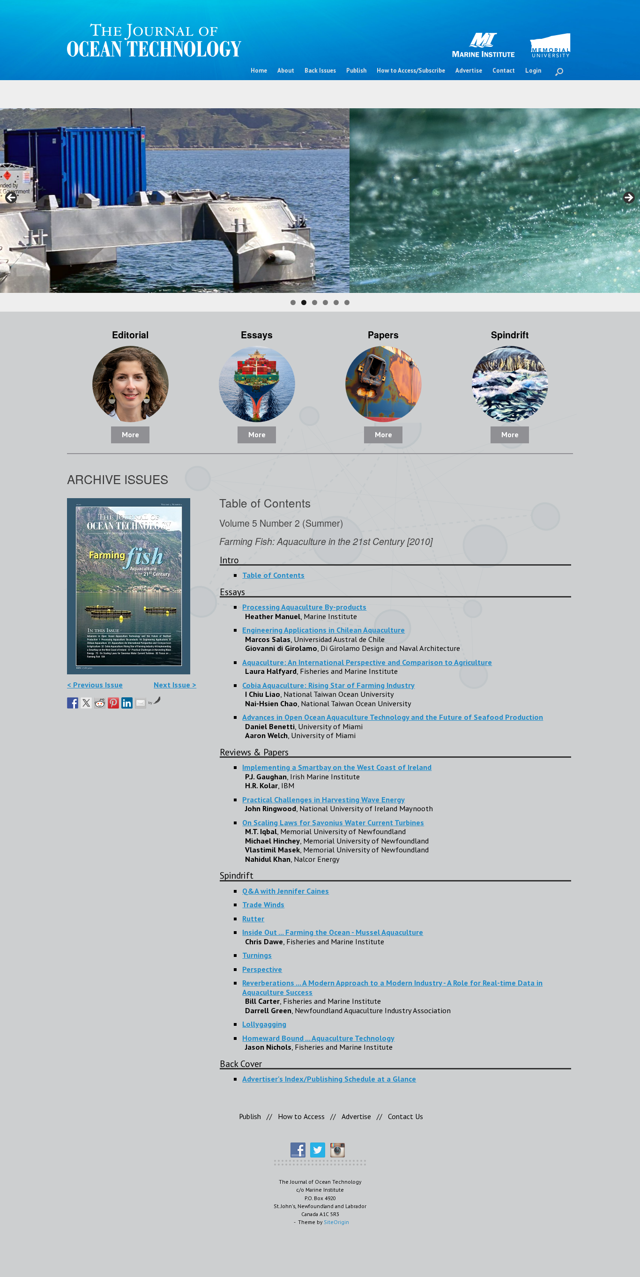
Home (259, 71)
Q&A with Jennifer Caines (285, 891)
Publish (356, 71)
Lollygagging (264, 1024)
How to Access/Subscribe (411, 71)
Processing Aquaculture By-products (304, 607)
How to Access (301, 1116)
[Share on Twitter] (86, 703)
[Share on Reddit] (99, 703)
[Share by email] (140, 703)
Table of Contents (273, 575)
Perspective (262, 969)
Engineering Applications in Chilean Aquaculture (323, 630)
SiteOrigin (336, 1221)
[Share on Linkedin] (127, 703)
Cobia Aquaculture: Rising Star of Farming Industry (328, 685)
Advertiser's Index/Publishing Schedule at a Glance (329, 1078)
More (130, 434)
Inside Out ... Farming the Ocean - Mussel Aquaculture (332, 932)
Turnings (257, 955)
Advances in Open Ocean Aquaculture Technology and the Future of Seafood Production (392, 717)
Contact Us (405, 1116)
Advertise (468, 71)
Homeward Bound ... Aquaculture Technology (318, 1038)
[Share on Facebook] (72, 703)
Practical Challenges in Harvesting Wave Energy (323, 799)
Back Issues (320, 71)
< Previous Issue (95, 684)
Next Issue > (175, 684)
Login (533, 71)
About (285, 71)
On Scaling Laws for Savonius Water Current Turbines (333, 822)
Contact (503, 71)
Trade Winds (263, 904)
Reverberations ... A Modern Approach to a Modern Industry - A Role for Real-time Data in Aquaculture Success (392, 987)
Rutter (253, 918)
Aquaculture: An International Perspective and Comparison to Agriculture (367, 662)
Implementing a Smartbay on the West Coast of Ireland (337, 767)
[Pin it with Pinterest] (113, 703)
